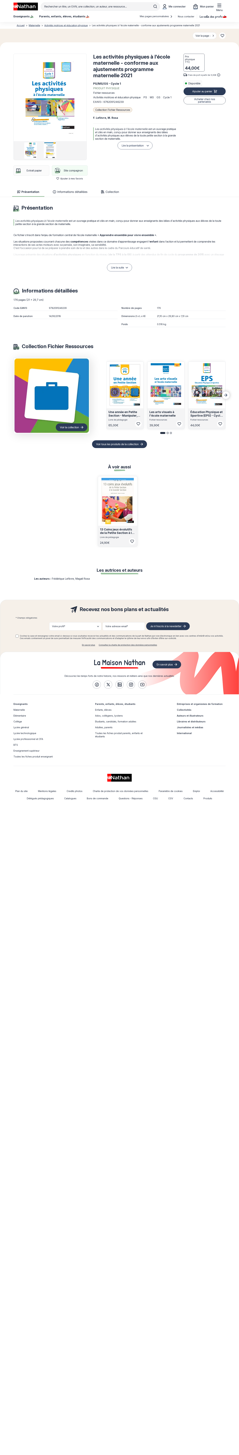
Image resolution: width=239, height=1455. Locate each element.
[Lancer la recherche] (155, 6)
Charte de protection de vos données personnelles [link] (120, 791)
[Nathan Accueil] (25, 6)
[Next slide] (226, 395)
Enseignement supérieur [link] (26, 750)
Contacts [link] (188, 798)
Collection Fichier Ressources (112, 109)
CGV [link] (170, 798)
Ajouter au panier (202, 91)
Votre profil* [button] (58, 626)
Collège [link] (17, 721)
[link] (97, 685)
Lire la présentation (133, 145)
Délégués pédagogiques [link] (40, 798)
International (184, 733)
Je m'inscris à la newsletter (165, 626)
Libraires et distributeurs (191, 721)
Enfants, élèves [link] (103, 709)
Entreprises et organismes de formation (200, 704)
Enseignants (20, 704)
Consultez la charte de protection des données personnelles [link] (128, 645)
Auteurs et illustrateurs (190, 715)
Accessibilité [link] (217, 791)
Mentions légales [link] (47, 791)
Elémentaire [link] (19, 715)
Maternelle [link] (19, 709)
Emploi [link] (196, 791)
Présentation (30, 192)
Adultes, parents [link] (104, 727)
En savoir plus (88, 645)
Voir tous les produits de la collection (117, 444)
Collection (112, 192)
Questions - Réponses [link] (131, 798)
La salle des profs (211, 16)
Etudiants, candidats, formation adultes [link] (115, 721)
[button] (50, 97)
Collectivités (184, 709)
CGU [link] (155, 798)
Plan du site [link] (21, 791)
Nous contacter (186, 16)
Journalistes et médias (190, 727)
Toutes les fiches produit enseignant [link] (33, 756)
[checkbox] (17, 636)
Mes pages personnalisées (155, 16)
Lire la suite (117, 267)
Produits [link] (207, 798)
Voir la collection (69, 427)
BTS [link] (15, 744)
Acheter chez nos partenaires (204, 100)
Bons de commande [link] (97, 798)
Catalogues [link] (70, 798)
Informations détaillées (72, 192)
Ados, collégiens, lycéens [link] (109, 715)
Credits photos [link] (74, 791)
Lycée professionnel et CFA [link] (28, 739)
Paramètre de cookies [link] (171, 791)
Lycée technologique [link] (24, 733)
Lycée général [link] (21, 727)
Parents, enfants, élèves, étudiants (115, 704)
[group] (31, 150)
